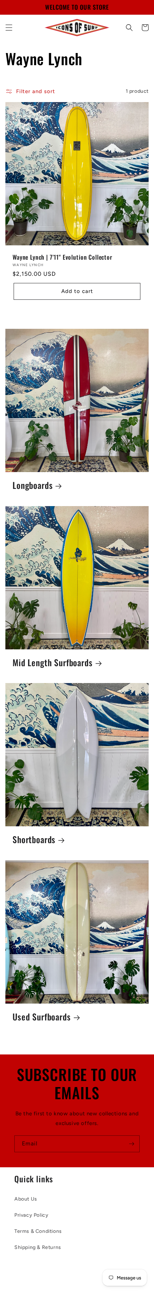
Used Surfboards (42, 1017)
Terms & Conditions (38, 1231)
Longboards (33, 485)
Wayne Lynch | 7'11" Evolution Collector (62, 257)
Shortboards (34, 840)
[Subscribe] (131, 1143)
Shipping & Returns (37, 1247)
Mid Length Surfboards (53, 663)
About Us (25, 1199)
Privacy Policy (31, 1215)
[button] (9, 27)
